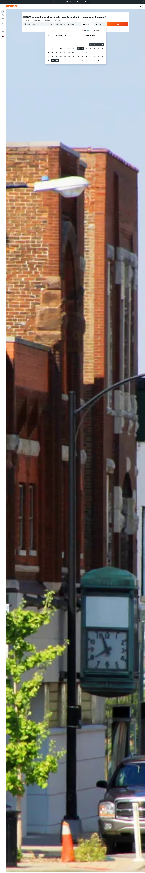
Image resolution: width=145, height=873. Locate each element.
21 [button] (48, 56)
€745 (26, 16)
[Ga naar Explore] (3, 23)
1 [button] (90, 44)
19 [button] (69, 52)
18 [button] (65, 52)
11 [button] (64, 48)
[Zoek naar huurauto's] (3, 18)
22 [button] (53, 56)
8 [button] (52, 48)
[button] (143, 2)
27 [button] (73, 56)
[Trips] (3, 31)
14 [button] (48, 52)
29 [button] (53, 60)
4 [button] (102, 44)
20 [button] (73, 52)
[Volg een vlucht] (3, 27)
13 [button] (73, 48)
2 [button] (56, 44)
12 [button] (69, 48)
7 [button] (48, 48)
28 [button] (49, 60)
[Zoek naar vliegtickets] (3, 11)
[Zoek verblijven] (3, 15)
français (87, 2)
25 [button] (65, 56)
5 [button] (78, 48)
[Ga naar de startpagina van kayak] (11, 6)
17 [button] (60, 52)
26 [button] (69, 56)
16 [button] (56, 52)
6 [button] (82, 48)
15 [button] (52, 52)
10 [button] (61, 48)
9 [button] (56, 48)
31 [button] (98, 60)
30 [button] (57, 60)
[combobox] (26, 20)
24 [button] (61, 56)
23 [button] (57, 56)
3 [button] (98, 44)
